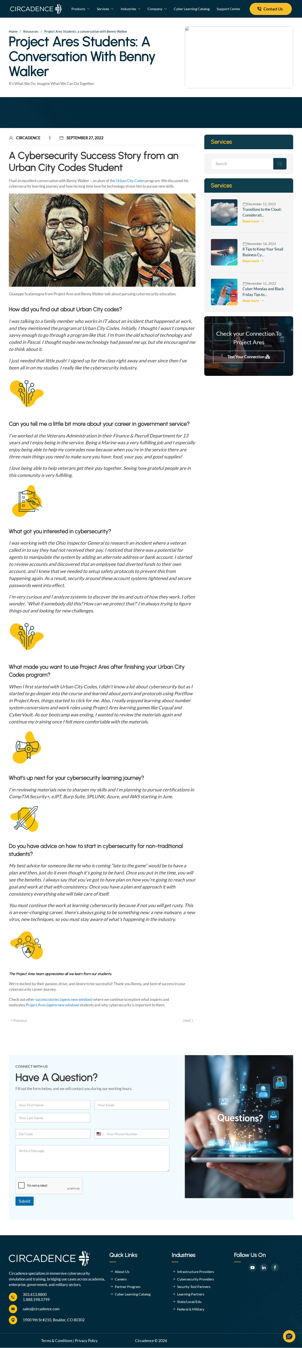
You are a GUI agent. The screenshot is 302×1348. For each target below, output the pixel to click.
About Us (122, 1271)
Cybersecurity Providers (195, 1279)
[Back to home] (36, 9)
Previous (20, 1020)
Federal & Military (190, 1309)
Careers (121, 1279)
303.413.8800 (35, 1294)
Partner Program (127, 1286)
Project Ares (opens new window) (52, 1005)
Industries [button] (128, 9)
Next (187, 1020)
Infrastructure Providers (195, 1271)
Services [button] (103, 9)
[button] (289, 1336)
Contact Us (273, 8)
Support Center (228, 9)
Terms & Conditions (57, 1340)
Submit (24, 1201)
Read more (251, 221)
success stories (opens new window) (63, 999)
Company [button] (154, 9)
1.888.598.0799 (36, 1299)
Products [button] (78, 9)
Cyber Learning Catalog (192, 9)
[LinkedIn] (264, 1267)
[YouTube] (252, 1267)
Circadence (28, 138)
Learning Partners (190, 1294)
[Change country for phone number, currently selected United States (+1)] (100, 1134)
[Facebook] (275, 1267)
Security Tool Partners (193, 1286)
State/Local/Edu (189, 1301)
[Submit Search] (280, 163)
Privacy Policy (86, 1340)
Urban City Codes (130, 180)
